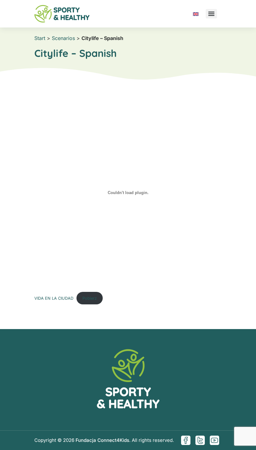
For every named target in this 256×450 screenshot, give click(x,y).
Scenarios (63, 38)
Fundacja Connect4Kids (102, 440)
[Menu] (211, 13)
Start (39, 38)
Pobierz (89, 298)
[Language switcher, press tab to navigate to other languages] (195, 13)
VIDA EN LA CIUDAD (53, 298)
